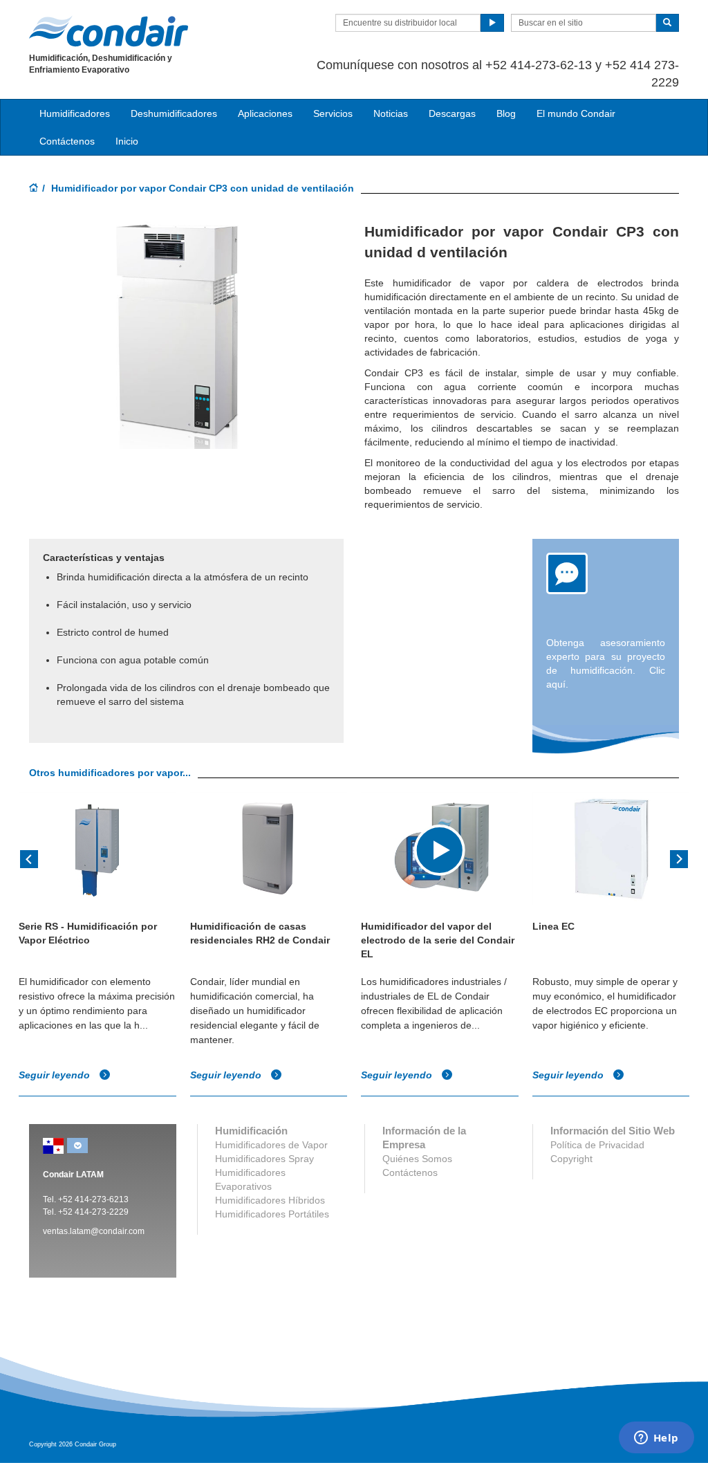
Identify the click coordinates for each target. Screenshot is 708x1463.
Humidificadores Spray (264, 1158)
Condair (108, 31)
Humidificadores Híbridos (270, 1200)
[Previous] (29, 857)
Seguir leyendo (56, 1074)
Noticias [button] (390, 113)
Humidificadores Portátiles (272, 1214)
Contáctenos (67, 141)
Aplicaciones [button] (265, 113)
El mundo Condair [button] (576, 113)
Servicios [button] (333, 113)
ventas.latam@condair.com (94, 1231)
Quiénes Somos (417, 1158)
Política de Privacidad (597, 1144)
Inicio (126, 141)
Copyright (571, 1158)
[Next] (679, 857)
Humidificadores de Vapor (271, 1144)
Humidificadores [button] (74, 113)
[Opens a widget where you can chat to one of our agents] (656, 1438)
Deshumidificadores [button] (174, 113)
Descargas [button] (452, 113)
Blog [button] (506, 113)
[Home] (34, 188)
